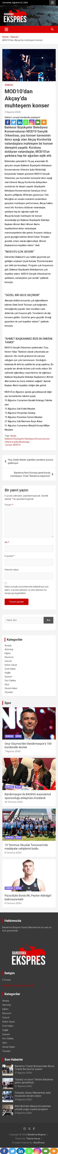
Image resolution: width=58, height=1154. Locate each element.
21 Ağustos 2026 (23, 1073)
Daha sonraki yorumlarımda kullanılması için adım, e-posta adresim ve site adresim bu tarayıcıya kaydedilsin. (27, 590)
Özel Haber (10, 668)
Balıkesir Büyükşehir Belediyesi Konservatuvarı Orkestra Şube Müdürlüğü (27, 440)
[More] (44, 122)
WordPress (39, 1142)
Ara (48, 620)
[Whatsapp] (25, 122)
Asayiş (8, 645)
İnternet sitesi (12, 569)
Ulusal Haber (11, 688)
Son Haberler (13, 1059)
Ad (7, 542)
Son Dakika (10, 680)
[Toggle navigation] (6, 29)
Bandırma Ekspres (37, 1134)
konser (9, 445)
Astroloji (9, 649)
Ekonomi (9, 657)
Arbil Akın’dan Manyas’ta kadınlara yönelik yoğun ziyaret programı (33, 1108)
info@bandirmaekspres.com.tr (17, 985)
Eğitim (8, 653)
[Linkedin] (19, 122)
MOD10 (16, 445)
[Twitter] (13, 122)
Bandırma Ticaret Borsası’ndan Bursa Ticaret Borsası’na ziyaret (34, 1068)
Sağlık (8, 672)
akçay (13, 435)
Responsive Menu (52, 2)
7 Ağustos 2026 (12, 751)
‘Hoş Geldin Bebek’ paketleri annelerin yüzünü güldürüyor (30, 461)
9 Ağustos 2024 (12, 112)
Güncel (9, 85)
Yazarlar (9, 692)
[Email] (38, 122)
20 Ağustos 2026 (23, 1099)
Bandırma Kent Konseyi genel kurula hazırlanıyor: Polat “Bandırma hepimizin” (30, 474)
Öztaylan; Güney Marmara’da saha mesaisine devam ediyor (33, 1094)
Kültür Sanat (11, 665)
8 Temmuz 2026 (13, 852)
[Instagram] (31, 122)
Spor (7, 684)
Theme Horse (33, 1138)
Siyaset (8, 676)
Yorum (9, 504)
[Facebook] (7, 122)
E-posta (9, 556)
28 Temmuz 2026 (13, 802)
